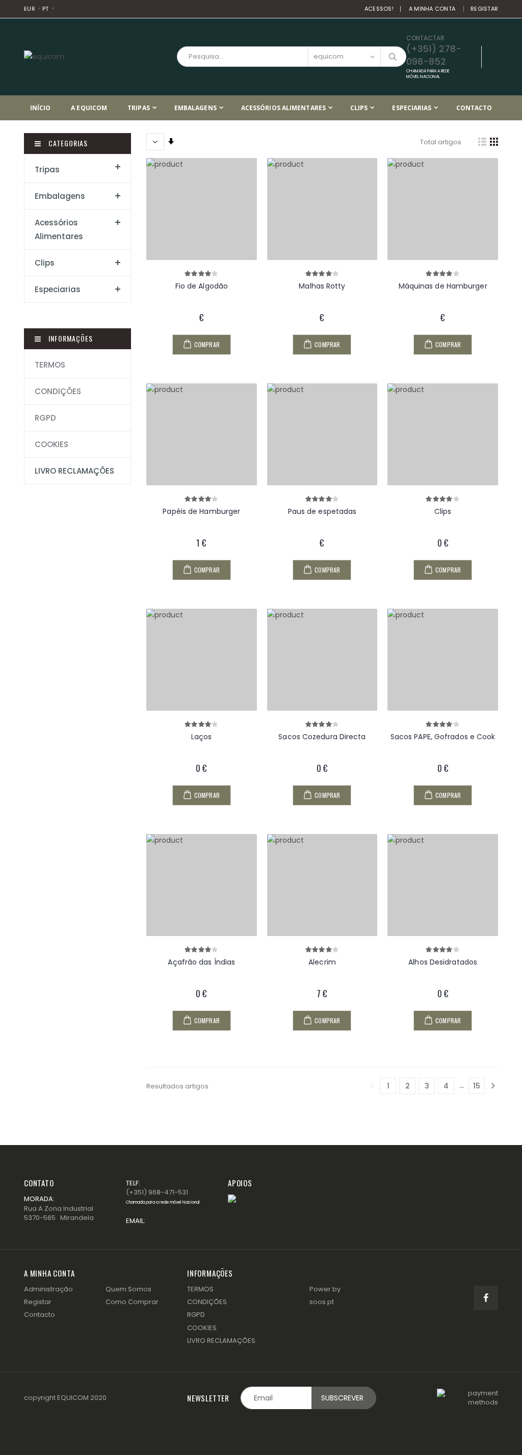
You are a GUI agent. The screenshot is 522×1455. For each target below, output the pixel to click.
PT (45, 9)
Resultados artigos (177, 1086)
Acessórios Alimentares (283, 107)
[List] (482, 141)
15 (476, 1086)
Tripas (138, 107)
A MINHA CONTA (432, 9)
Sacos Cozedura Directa (322, 737)
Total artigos (440, 142)
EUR (29, 9)
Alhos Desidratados (442, 962)
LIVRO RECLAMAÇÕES (74, 470)
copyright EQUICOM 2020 (65, 1397)
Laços (201, 737)
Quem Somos (128, 1289)
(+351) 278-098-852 (433, 61)
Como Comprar (132, 1302)
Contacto (474, 107)
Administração (48, 1289)
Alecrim (322, 962)
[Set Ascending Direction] (171, 141)
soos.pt (321, 1302)
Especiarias (411, 107)
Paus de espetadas (322, 511)
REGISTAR (484, 9)
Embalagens (195, 107)
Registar (37, 1302)
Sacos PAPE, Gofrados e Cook (442, 737)
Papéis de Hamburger (201, 511)
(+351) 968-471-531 (163, 1196)
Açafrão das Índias (201, 962)
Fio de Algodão (201, 286)
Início (40, 107)
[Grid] (494, 141)
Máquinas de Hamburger (443, 286)
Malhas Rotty (322, 286)
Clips (359, 107)
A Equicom (89, 107)
